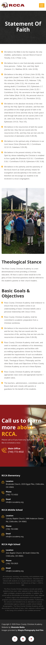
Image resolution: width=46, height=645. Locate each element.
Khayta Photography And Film (30, 630)
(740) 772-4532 (16, 452)
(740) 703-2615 (12, 563)
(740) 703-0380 (12, 529)
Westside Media (17, 627)
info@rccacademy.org (14, 502)
